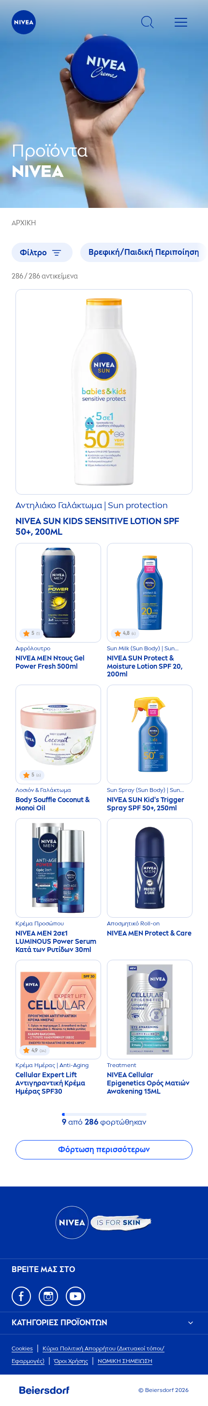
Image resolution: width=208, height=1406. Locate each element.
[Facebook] (21, 1296)
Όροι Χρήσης (71, 1361)
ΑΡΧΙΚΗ (24, 223)
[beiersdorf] (44, 1390)
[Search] (148, 22)
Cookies (22, 1348)
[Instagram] (48, 1296)
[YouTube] (75, 1296)
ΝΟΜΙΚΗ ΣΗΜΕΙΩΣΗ (125, 1361)
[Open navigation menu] (180, 22)
